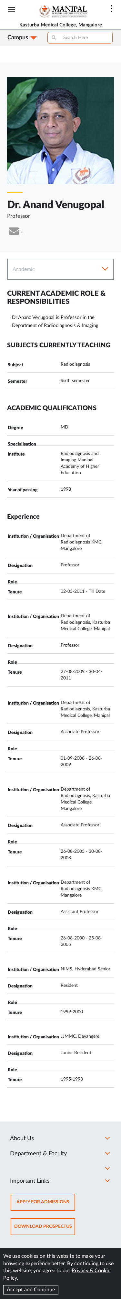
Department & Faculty (38, 1154)
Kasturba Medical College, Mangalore (60, 25)
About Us (22, 1138)
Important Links (30, 1181)
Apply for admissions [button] (45, 1205)
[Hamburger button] (11, 9)
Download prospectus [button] (44, 1229)
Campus (17, 38)
